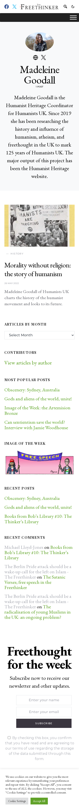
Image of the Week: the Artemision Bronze (37, 410)
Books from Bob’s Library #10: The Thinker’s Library (38, 519)
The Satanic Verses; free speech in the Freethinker (34, 582)
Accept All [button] (39, 801)
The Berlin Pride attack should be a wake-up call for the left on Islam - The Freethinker (37, 571)
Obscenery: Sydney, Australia (32, 390)
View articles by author (28, 362)
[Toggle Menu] (73, 17)
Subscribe (43, 723)
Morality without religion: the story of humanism (37, 269)
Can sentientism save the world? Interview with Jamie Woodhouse (36, 425)
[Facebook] (6, 6)
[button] (73, 6)
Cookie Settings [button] (17, 801)
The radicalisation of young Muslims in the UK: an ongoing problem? (37, 611)
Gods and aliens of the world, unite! (38, 399)
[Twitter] (14, 6)
